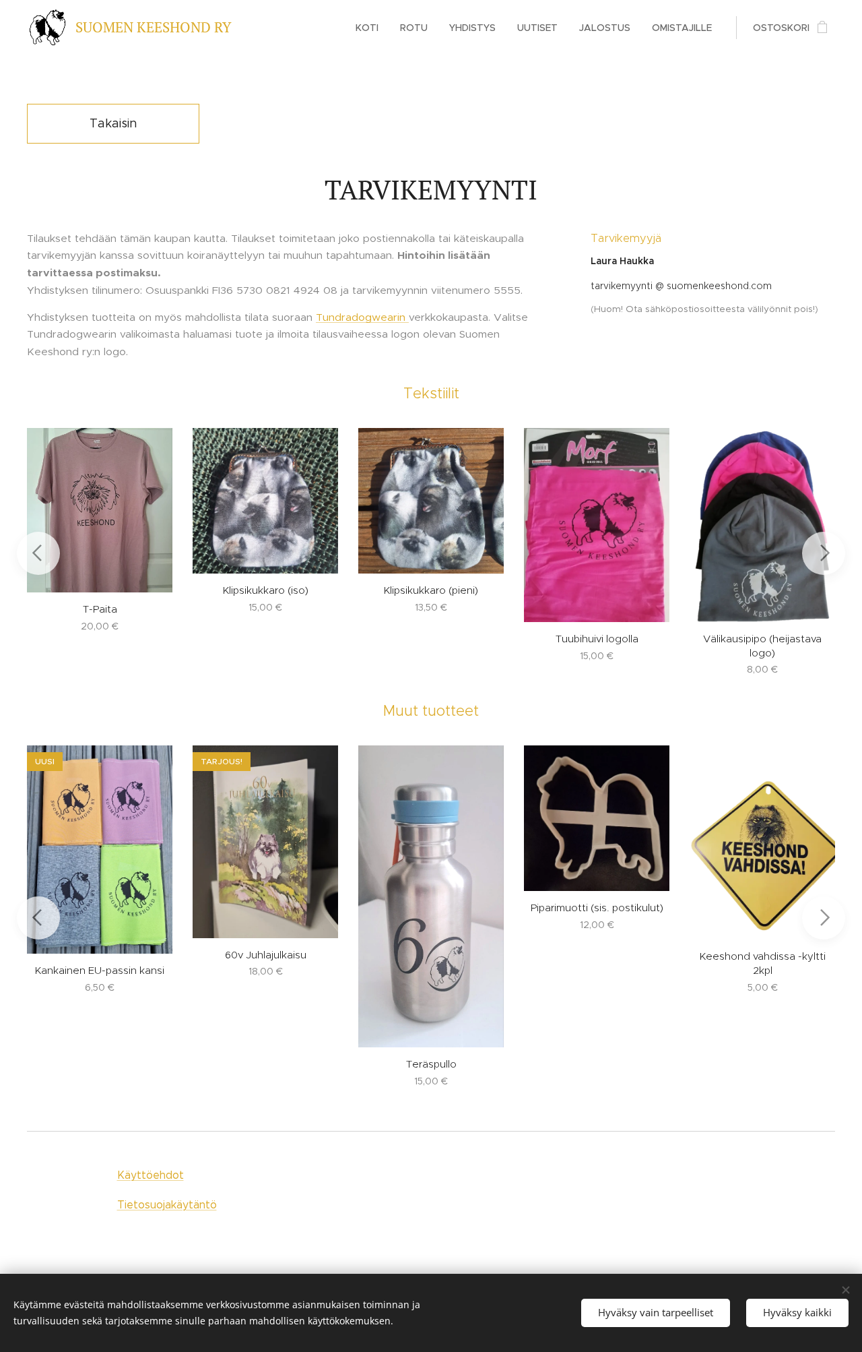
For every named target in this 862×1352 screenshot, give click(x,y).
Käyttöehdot (150, 1175)
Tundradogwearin (362, 317)
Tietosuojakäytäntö (167, 1204)
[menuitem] (370, 27)
